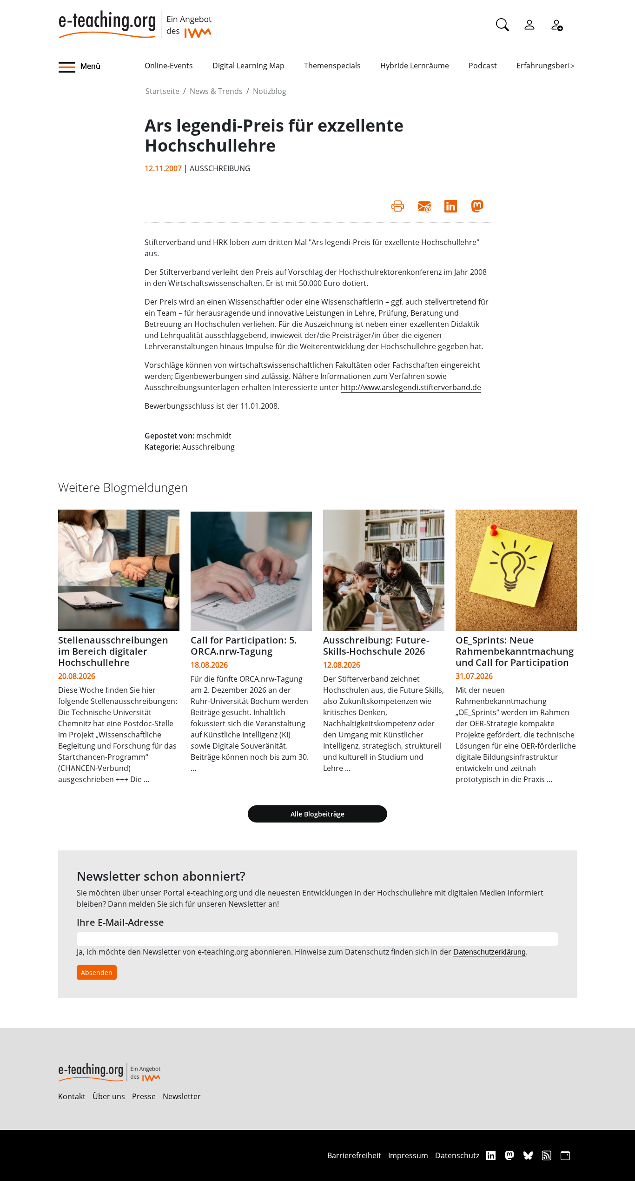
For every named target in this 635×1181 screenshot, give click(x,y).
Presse (144, 1096)
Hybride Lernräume (414, 65)
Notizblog (269, 91)
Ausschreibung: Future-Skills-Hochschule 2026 (376, 645)
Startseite (162, 91)
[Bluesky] (529, 1155)
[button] (101, 67)
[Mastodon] (510, 1155)
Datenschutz (457, 1155)
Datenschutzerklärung (489, 952)
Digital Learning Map (248, 65)
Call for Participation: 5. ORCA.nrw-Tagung (244, 645)
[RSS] (548, 1155)
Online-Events (169, 65)
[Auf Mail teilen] (424, 205)
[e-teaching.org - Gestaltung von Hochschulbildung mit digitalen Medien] (135, 19)
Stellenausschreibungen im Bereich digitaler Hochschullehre (113, 651)
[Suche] (502, 24)
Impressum (408, 1155)
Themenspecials (332, 65)
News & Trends (216, 91)
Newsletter (182, 1096)
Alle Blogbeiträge (317, 813)
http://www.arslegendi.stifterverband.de (411, 387)
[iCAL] (565, 1155)
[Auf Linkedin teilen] (450, 205)
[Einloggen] (529, 24)
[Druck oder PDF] (397, 205)
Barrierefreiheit (354, 1155)
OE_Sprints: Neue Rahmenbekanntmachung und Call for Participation (515, 651)
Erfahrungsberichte (550, 65)
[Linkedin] (492, 1155)
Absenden (96, 972)
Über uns (109, 1096)
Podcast (483, 65)
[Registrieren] (556, 24)
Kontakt (72, 1096)
